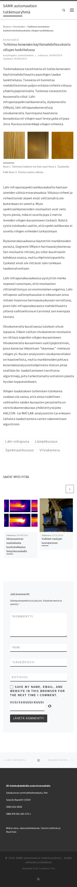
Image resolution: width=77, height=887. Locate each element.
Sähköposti (23, 662)
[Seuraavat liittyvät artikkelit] (70, 489)
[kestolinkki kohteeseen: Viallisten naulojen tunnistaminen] (56, 515)
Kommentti (22, 616)
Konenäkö (19, 26)
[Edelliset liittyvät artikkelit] (61, 489)
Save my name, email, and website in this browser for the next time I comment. (37, 691)
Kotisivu (20, 677)
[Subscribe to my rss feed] (38, 879)
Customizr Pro (47, 868)
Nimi (16, 647)
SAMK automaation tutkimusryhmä (38, 858)
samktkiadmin (26, 55)
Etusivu (7, 26)
